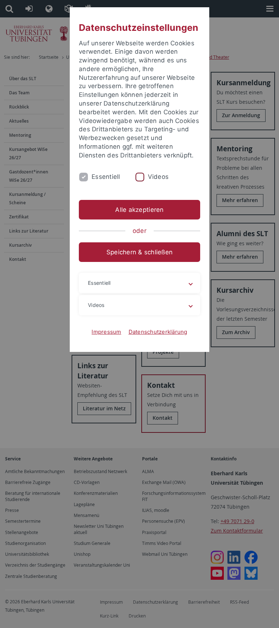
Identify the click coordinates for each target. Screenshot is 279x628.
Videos (158, 176)
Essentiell (106, 176)
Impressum (106, 331)
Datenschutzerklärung (158, 331)
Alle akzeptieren (139, 209)
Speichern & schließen (139, 252)
